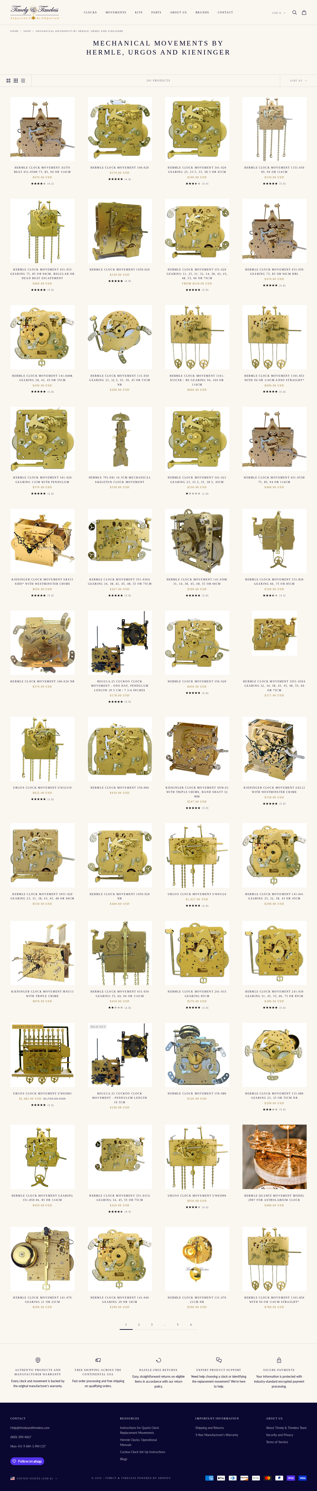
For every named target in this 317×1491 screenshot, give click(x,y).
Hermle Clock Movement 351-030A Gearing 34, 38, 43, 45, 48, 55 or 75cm (120, 581)
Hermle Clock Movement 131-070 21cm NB (197, 1299)
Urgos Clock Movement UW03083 (42, 1093)
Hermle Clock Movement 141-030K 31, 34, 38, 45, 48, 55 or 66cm (197, 581)
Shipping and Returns (209, 1428)
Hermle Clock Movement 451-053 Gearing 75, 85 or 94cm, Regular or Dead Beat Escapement (42, 274)
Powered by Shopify (154, 1478)
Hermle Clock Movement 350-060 (120, 787)
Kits (139, 12)
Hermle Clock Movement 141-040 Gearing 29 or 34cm (120, 1299)
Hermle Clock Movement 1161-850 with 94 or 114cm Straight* (274, 1299)
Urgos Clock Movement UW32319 (42, 787)
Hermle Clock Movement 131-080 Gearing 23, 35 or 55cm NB (274, 1095)
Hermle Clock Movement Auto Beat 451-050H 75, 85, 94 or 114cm (42, 169)
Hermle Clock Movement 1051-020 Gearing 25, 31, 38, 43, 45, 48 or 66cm (42, 896)
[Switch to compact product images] (23, 80)
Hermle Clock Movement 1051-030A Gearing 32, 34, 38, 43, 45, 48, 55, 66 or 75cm (274, 686)
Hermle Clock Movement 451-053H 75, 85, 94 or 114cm (274, 479)
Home (14, 31)
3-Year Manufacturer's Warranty (216, 1435)
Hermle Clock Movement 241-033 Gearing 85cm (197, 993)
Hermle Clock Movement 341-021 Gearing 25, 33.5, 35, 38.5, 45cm (197, 479)
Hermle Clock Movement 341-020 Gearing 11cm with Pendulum (42, 479)
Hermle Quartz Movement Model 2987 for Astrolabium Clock (274, 1198)
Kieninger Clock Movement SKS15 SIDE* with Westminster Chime (42, 581)
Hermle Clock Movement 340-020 (120, 167)
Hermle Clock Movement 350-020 (197, 681)
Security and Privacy (279, 1435)
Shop (27, 31)
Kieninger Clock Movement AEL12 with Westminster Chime (274, 790)
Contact (225, 12)
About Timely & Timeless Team (286, 1428)
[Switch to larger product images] (8, 80)
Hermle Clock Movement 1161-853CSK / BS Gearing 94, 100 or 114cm (197, 380)
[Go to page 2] (190, 1325)
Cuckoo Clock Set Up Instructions (142, 1452)
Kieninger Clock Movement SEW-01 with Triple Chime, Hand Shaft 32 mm (197, 792)
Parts (156, 12)
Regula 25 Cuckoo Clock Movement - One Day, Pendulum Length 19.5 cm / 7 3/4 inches (120, 686)
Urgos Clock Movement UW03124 (197, 894)
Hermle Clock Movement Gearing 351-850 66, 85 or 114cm (43, 1198)
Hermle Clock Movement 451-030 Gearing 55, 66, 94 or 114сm (120, 993)
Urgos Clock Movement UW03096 (197, 1195)
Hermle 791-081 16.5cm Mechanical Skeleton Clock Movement (120, 479)
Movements (116, 12)
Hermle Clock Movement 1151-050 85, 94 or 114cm (274, 169)
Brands (202, 12)
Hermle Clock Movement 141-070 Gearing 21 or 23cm (42, 1299)
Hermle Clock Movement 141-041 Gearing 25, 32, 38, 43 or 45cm (274, 896)
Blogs (123, 1459)
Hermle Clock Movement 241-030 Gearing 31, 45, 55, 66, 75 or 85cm (274, 993)
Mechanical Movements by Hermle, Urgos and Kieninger (79, 31)
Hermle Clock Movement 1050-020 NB (120, 896)
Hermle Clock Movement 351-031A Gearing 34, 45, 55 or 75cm (119, 1198)
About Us (178, 12)
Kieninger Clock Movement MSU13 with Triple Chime (42, 993)
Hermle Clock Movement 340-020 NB (42, 681)
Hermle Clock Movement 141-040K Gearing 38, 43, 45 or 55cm (42, 378)
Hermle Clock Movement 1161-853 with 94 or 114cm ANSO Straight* (274, 378)
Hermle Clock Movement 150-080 (197, 1093)
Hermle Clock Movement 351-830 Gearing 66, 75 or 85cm (274, 581)
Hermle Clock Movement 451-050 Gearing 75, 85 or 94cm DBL (274, 271)
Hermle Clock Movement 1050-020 (120, 269)
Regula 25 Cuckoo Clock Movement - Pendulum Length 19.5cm (119, 1098)
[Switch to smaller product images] (16, 80)
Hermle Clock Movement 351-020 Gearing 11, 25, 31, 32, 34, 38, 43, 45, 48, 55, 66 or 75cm (197, 274)
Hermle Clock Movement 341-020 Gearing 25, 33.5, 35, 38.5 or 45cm (197, 169)
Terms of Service (277, 1442)
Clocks (90, 12)
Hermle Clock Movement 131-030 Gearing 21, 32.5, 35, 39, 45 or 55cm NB (119, 380)
